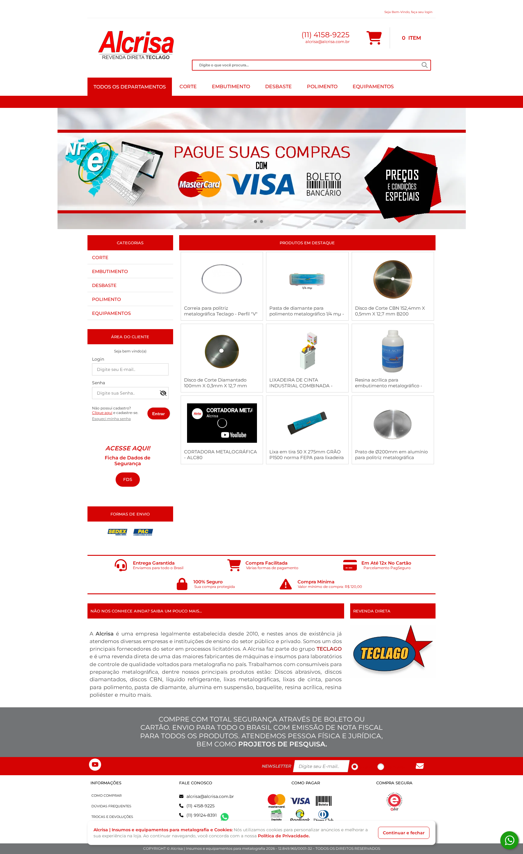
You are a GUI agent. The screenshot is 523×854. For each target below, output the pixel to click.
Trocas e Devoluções (112, 817)
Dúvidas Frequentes (111, 806)
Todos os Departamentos (130, 87)
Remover (395, 767)
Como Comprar (106, 795)
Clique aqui (102, 412)
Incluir (366, 767)
